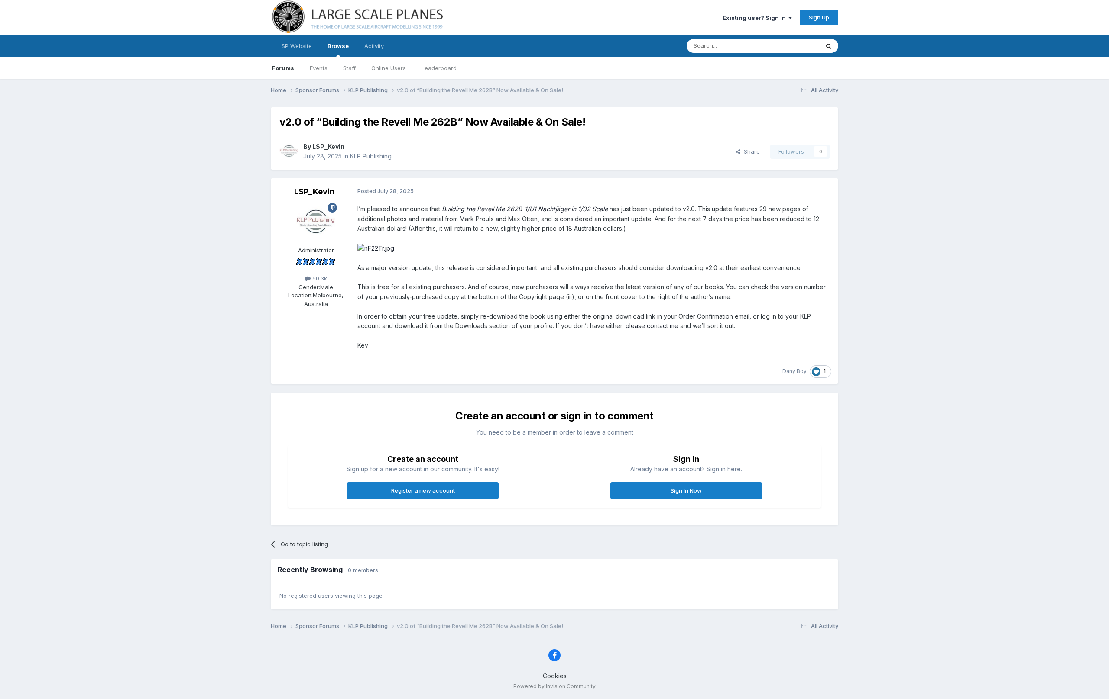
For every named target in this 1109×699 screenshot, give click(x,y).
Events (319, 67)
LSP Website (295, 45)
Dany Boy (794, 371)
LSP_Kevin (328, 146)
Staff (349, 67)
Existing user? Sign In (755, 17)
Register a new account (423, 490)
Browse (338, 45)
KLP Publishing (371, 156)
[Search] (828, 46)
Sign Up (819, 17)
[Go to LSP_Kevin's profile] (288, 151)
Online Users (388, 67)
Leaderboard (439, 67)
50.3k (319, 278)
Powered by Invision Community (554, 686)
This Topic (793, 45)
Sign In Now (686, 490)
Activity (374, 45)
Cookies (555, 676)
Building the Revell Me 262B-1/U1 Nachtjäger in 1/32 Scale (525, 209)
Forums (283, 67)
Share (750, 151)
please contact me (652, 325)
